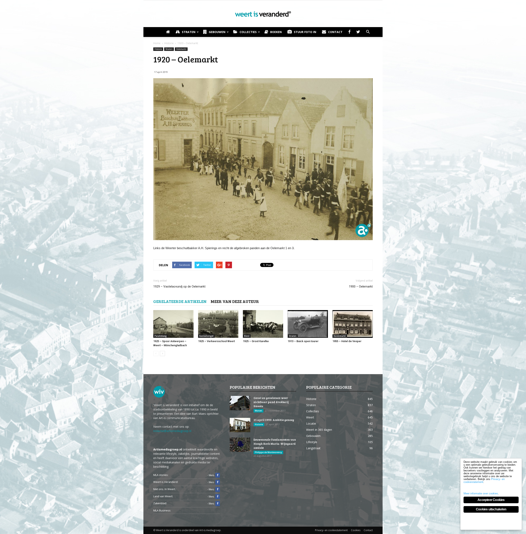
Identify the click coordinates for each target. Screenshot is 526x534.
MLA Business (162, 510)
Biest (246, 336)
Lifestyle (311, 442)
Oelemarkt (181, 49)
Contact (335, 32)
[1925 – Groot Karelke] (263, 324)
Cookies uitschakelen (491, 509)
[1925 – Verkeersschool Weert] (218, 324)
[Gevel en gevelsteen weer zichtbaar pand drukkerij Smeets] (240, 403)
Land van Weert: (163, 496)
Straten (188, 32)
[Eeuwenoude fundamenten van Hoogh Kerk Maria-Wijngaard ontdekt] (240, 445)
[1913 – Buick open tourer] (308, 324)
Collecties (248, 32)
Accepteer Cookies (491, 500)
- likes (210, 475)
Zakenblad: (160, 503)
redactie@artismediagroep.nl (172, 431)
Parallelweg (161, 336)
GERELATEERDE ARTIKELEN (179, 301)
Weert (310, 417)
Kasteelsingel (206, 336)
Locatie (311, 423)
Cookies (355, 530)
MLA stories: (160, 475)
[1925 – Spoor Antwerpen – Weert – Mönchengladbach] (173, 324)
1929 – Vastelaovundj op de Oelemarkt (179, 286)
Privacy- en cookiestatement (331, 530)
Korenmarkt (340, 336)
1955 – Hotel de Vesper (346, 341)
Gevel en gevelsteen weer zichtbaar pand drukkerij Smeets (271, 402)
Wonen (258, 410)
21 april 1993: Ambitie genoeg (274, 420)
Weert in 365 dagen (319, 430)
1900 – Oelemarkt (361, 286)
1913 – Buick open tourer (303, 341)
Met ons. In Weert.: (164, 489)
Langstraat (313, 448)
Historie (158, 49)
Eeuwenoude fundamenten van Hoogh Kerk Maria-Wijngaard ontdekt (275, 444)
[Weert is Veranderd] (263, 14)
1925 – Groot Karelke (256, 341)
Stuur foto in (305, 32)
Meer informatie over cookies (481, 493)
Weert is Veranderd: (165, 482)
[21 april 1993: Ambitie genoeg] (240, 425)
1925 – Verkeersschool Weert (216, 341)
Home (156, 43)
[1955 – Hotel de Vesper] (352, 324)
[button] (368, 32)
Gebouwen (217, 32)
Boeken (276, 32)
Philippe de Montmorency (268, 452)
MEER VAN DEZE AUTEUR (235, 301)
